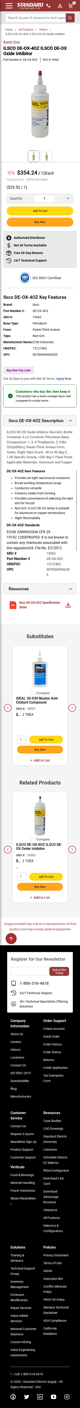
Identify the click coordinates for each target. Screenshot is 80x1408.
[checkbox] (32, 693)
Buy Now (40, 222)
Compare (43, 693)
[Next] (72, 708)
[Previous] (8, 708)
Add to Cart (40, 211)
